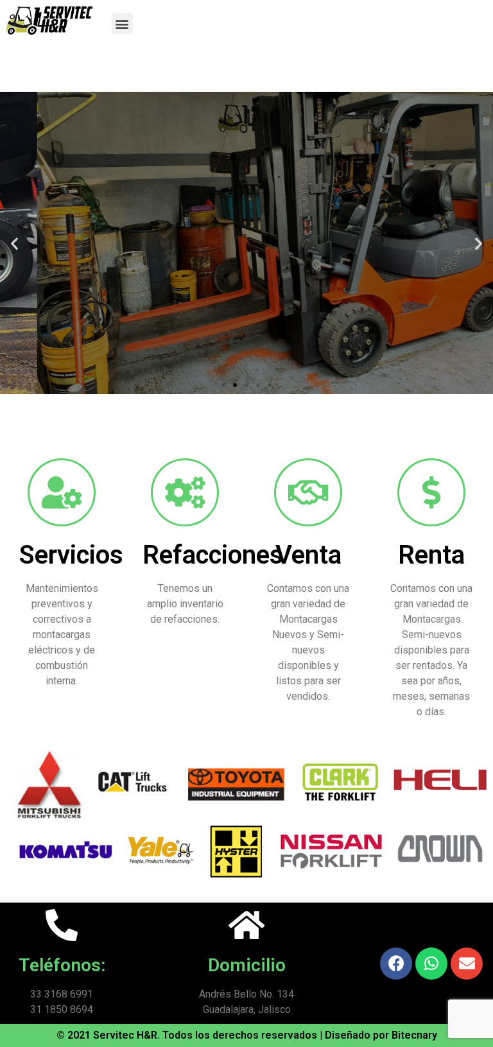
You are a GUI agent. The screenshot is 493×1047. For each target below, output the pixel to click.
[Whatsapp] (431, 963)
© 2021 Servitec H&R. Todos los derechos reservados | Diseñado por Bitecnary (246, 1035)
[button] (122, 23)
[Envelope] (467, 963)
